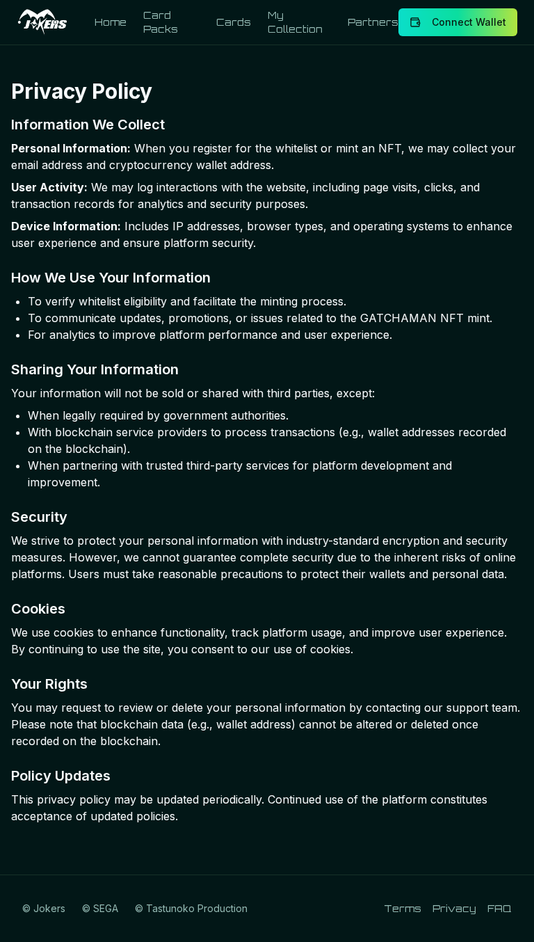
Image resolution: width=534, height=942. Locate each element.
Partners (373, 22)
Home (111, 22)
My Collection (295, 22)
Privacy (454, 908)
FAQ (499, 908)
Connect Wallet (469, 22)
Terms (402, 908)
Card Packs (160, 22)
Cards (233, 22)
